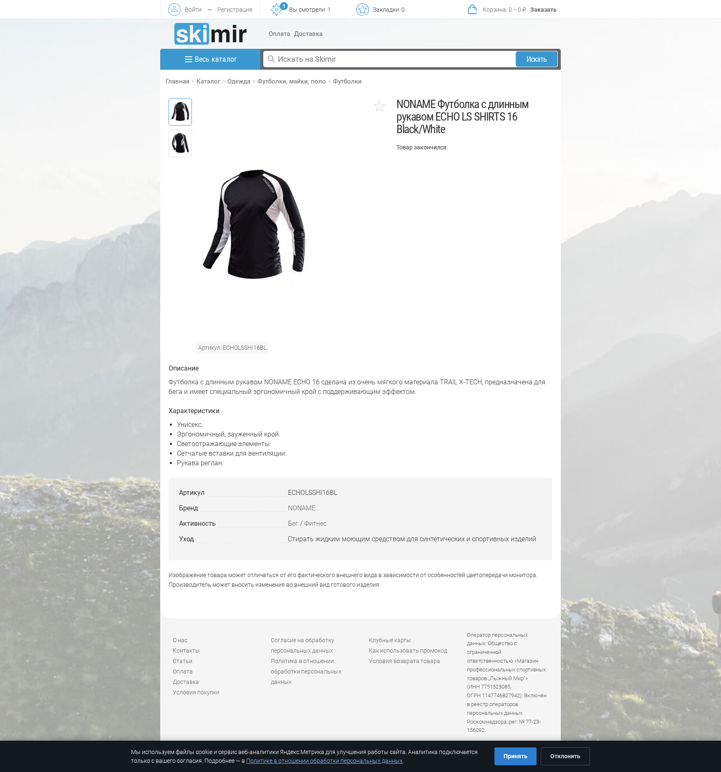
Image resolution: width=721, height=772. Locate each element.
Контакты (186, 650)
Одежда (238, 81)
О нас (180, 640)
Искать (537, 59)
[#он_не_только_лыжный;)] (210, 34)
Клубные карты (390, 640)
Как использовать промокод (408, 650)
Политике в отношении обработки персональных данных (324, 760)
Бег (293, 523)
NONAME (301, 508)
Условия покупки (196, 692)
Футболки (347, 81)
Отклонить (565, 756)
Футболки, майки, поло (291, 81)
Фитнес (315, 523)
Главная (177, 81)
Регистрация (234, 9)
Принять (515, 756)
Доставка (308, 34)
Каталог (208, 81)
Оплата (279, 34)
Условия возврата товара (404, 661)
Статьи (182, 661)
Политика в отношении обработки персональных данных (306, 671)
